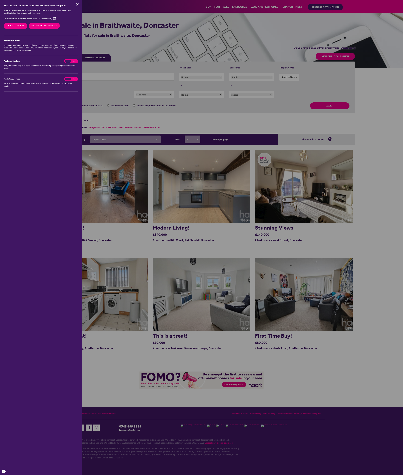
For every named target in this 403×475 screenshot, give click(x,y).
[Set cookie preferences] (6, 468)
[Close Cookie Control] (77, 4)
